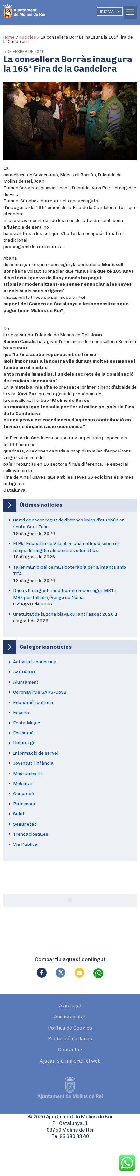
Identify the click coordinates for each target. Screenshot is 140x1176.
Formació (23, 733)
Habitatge (24, 743)
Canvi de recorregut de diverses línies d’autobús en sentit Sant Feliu (69, 523)
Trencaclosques (30, 834)
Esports (22, 712)
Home (9, 37)
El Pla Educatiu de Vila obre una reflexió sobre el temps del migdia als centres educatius (66, 547)
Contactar (70, 1050)
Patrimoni (24, 804)
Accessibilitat (70, 1017)
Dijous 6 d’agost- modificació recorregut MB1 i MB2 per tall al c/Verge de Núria (64, 594)
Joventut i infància (33, 763)
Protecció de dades (70, 1039)
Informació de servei (35, 753)
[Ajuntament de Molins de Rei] (37, 8)
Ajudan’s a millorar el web (70, 1061)
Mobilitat (23, 783)
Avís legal (70, 1006)
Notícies (27, 37)
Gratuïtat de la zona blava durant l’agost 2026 (63, 614)
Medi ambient (27, 773)
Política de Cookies (70, 1028)
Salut (19, 814)
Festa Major (26, 722)
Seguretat (24, 824)
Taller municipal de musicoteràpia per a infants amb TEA (69, 570)
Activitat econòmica (35, 662)
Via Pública (25, 844)
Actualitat (24, 672)
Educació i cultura (33, 702)
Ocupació (23, 793)
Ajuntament (25, 682)
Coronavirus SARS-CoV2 (40, 692)
